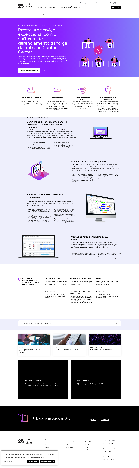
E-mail (93, 419)
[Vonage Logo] (25, 6)
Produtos (41, 7)
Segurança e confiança (108, 459)
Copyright (105, 456)
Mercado (47, 439)
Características (76, 14)
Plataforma (34, 14)
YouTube (87, 449)
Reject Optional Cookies (47, 461)
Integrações (62, 14)
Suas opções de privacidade (109, 448)
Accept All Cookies (33, 461)
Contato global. (48, 450)
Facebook (87, 441)
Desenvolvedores (65, 7)
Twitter (87, 447)
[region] (29, 457)
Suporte (102, 3)
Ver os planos (48, 71)
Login (95, 3)
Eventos (66, 444)
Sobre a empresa (68, 441)
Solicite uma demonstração (29, 70)
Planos (99, 14)
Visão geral (22, 14)
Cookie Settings (107, 451)
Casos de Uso (89, 14)
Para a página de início (86, 3)
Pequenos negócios (48, 14)
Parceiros (47, 442)
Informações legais (107, 443)
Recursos (77, 7)
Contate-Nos (105, 419)
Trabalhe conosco (68, 447)
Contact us (115, 7)
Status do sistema (49, 444)
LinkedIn (87, 444)
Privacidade (106, 446)
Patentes (105, 454)
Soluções (52, 7)
